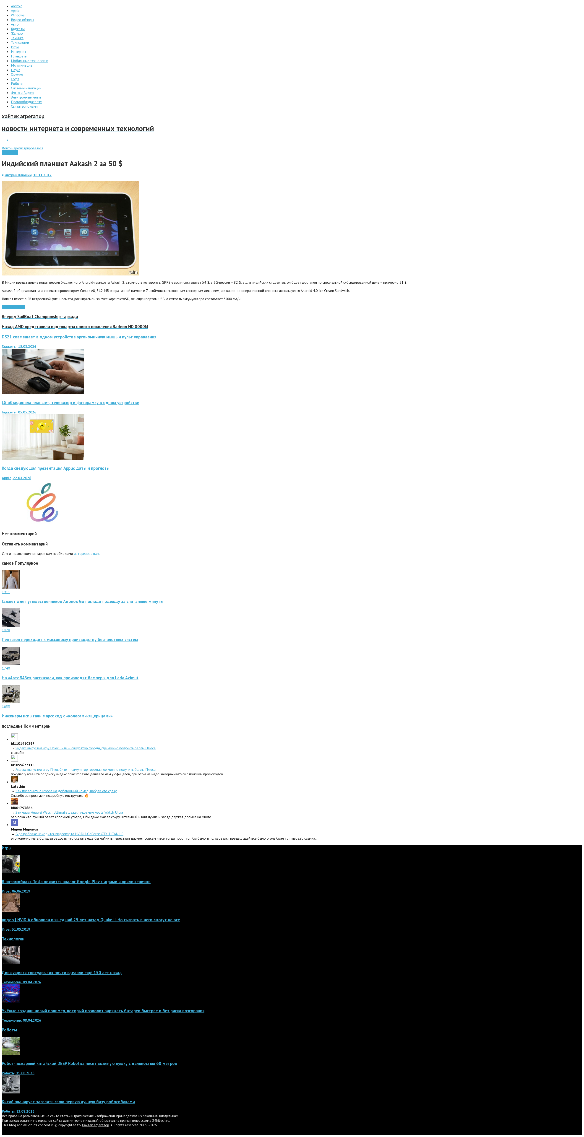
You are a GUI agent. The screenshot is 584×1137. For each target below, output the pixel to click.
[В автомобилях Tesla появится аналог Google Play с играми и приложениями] (11, 872)
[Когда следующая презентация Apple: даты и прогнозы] (43, 524)
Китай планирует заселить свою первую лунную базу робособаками (68, 1101)
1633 (6, 706)
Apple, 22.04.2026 (16, 477)
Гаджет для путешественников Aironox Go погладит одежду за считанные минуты (82, 601)
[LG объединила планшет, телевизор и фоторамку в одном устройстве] (43, 458)
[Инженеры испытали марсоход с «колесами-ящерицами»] (11, 702)
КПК (5, 307)
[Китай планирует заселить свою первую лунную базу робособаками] (11, 1092)
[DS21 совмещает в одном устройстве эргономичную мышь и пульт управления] (43, 393)
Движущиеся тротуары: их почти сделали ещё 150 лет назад (62, 972)
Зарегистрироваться (27, 148)
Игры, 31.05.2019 (16, 929)
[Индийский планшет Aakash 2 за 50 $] (70, 274)
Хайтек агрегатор (95, 1125)
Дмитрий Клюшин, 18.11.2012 (27, 175)
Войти (7, 148)
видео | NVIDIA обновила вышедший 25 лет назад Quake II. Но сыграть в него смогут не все (91, 919)
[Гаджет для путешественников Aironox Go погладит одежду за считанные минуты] (11, 587)
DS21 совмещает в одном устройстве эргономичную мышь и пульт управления (79, 337)
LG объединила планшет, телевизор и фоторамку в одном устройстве (70, 402)
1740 (6, 668)
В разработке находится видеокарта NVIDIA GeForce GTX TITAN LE (69, 833)
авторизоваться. (87, 553)
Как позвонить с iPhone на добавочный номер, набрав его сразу (66, 791)
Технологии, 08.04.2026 (21, 1020)
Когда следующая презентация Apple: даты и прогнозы (56, 468)
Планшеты (10, 152)
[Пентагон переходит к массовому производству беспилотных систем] (11, 625)
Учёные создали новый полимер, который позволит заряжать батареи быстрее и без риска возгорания (103, 1010)
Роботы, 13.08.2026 (18, 1111)
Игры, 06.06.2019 (16, 891)
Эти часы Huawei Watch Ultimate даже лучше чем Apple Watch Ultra (69, 812)
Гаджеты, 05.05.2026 (19, 412)
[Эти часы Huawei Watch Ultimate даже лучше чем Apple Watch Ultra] (14, 803)
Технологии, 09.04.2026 (21, 982)
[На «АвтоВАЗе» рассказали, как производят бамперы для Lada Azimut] (11, 663)
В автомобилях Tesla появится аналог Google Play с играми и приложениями (76, 881)
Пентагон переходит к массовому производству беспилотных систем (70, 639)
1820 (6, 630)
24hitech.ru (160, 1120)
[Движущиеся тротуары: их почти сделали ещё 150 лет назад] (11, 963)
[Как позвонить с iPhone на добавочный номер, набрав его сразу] (14, 781)
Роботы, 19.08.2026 (18, 1073)
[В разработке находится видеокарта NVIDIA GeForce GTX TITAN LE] (14, 824)
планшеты (17, 307)
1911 (6, 591)
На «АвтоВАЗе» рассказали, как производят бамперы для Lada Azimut (70, 677)
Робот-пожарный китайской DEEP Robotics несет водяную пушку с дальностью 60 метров (89, 1063)
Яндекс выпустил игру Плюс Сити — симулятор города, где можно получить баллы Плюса (86, 748)
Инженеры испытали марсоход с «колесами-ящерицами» (57, 716)
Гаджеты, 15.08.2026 (19, 346)
